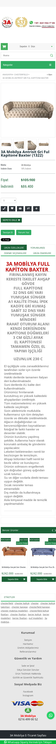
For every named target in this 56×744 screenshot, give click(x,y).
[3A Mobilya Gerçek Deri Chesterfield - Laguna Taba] (14, 551)
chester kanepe (20, 607)
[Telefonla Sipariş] (4, 208)
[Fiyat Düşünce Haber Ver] (36, 208)
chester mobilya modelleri (14, 610)
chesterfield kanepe (39, 607)
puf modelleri (36, 618)
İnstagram (28, 695)
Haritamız (28, 643)
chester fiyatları (18, 614)
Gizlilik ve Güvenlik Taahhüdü (28, 677)
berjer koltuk (34, 614)
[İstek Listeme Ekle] (20, 208)
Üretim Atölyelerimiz (28, 647)
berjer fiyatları (19, 618)
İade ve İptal (28, 665)
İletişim (28, 640)
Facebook (28, 691)
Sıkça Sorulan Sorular (28, 669)
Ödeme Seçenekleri (15, 253)
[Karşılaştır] (28, 208)
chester (35, 603)
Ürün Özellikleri (14, 247)
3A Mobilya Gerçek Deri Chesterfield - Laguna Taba (21, 567)
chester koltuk (22, 603)
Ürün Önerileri (42, 253)
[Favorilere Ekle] (12, 208)
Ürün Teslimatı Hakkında (28, 673)
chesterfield (7, 603)
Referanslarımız (28, 651)
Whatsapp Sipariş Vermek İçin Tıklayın (30, 742)
